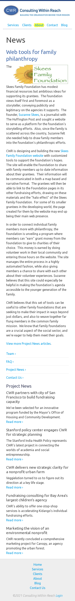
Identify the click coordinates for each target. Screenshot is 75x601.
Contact (52, 25)
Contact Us (37, 588)
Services (13, 25)
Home (37, 564)
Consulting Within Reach (37, 10)
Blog (64, 25)
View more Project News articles (28, 343)
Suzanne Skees (29, 114)
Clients (27, 25)
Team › (11, 353)
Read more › (14, 421)
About (39, 25)
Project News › (16, 369)
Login (59, 595)
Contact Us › (14, 377)
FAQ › (10, 361)
